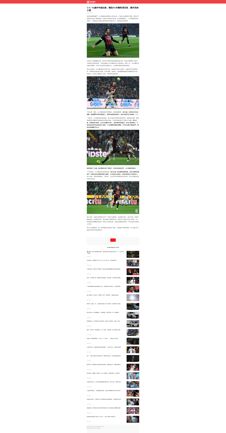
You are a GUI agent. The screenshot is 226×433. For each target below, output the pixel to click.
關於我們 (88, 428)
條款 (95, 428)
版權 (99, 428)
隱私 (97, 428)
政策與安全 (92, 428)
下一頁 (113, 240)
